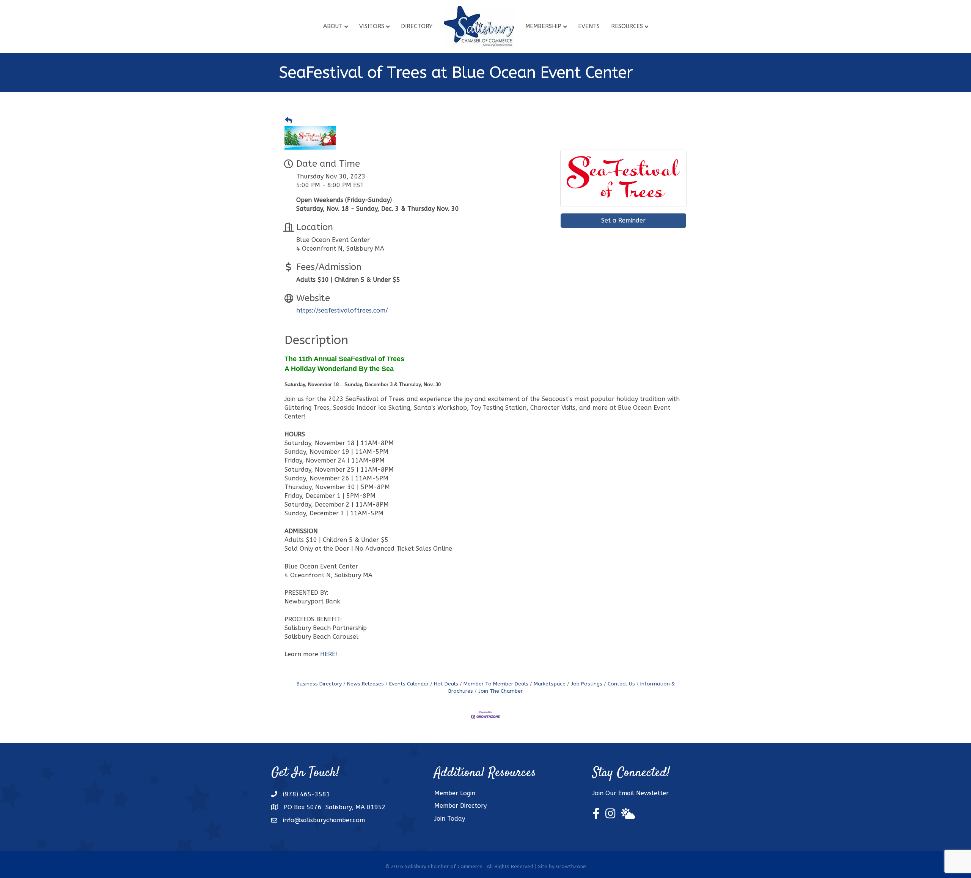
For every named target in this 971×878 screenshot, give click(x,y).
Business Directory (319, 684)
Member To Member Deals (496, 684)
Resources (627, 26)
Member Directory (460, 805)
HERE (327, 654)
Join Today (449, 818)
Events (589, 26)
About (333, 26)
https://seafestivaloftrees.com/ (342, 310)
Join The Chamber (500, 691)
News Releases (365, 684)
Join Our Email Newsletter (630, 793)
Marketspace (550, 684)
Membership (543, 26)
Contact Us (621, 684)
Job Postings (586, 684)
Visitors (371, 26)
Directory (416, 26)
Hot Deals (446, 684)
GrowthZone (571, 866)
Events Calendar (409, 684)
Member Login (454, 793)
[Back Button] (288, 120)
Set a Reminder (623, 220)
